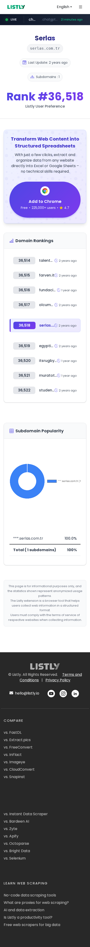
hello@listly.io (26, 693)
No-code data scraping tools (30, 895)
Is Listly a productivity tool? (28, 917)
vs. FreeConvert (18, 747)
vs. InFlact (13, 754)
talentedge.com (54, 260)
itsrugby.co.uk (52, 360)
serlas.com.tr (51, 325)
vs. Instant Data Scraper (26, 814)
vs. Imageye (14, 762)
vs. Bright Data (17, 851)
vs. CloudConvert (19, 769)
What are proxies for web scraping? (36, 902)
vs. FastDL (12, 732)
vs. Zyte (10, 828)
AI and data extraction (24, 910)
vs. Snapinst (14, 776)
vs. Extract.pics (17, 740)
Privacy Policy (57, 680)
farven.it (46, 275)
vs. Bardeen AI (16, 821)
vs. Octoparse (16, 843)
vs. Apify (11, 836)
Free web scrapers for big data (32, 924)
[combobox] (64, 7)
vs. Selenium (15, 858)
